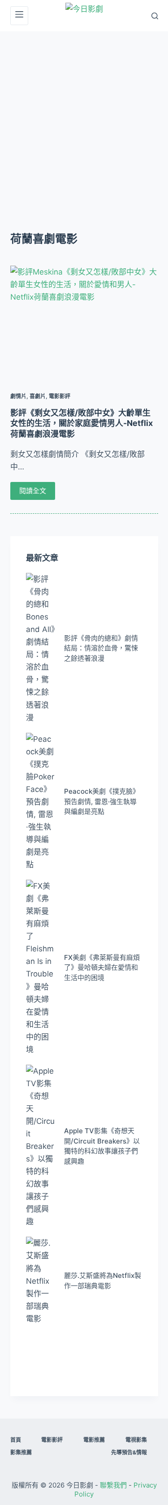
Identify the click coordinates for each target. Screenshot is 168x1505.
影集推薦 (21, 1452)
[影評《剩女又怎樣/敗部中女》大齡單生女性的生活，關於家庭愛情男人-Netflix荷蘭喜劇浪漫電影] (84, 321)
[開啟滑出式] (19, 15)
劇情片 (18, 396)
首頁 (15, 1439)
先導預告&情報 (129, 1452)
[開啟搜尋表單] (154, 16)
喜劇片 (38, 396)
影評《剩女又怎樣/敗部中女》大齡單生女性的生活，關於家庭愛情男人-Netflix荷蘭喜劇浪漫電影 (81, 423)
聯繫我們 (113, 1485)
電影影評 (59, 396)
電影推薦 (94, 1439)
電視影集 (136, 1439)
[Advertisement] (84, 120)
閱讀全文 (32, 490)
